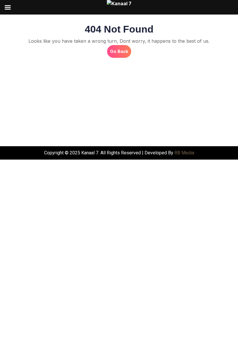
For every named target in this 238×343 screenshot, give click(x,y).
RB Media (184, 153)
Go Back (120, 49)
